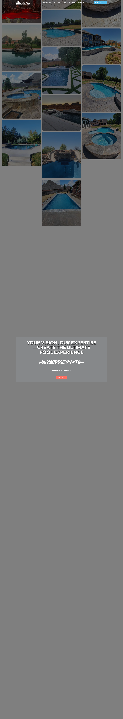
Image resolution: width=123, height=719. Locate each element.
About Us (65, 2)
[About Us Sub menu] (69, 2)
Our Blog (74, 2)
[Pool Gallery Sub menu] (60, 2)
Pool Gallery (57, 2)
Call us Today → (100, 3)
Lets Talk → (61, 377)
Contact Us (81, 2)
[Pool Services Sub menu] (50, 2)
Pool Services (46, 2)
